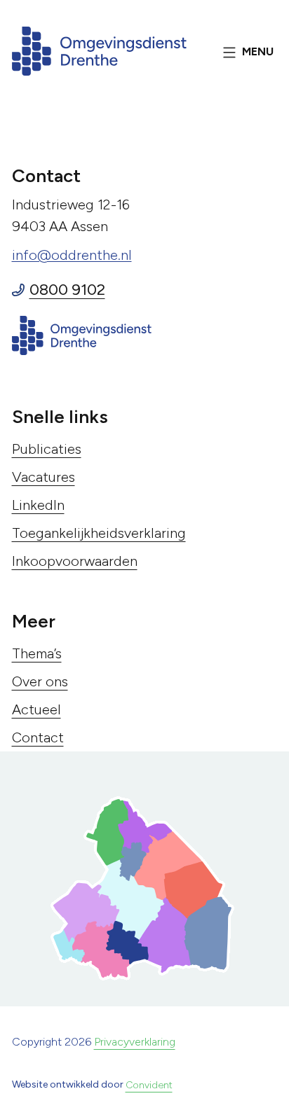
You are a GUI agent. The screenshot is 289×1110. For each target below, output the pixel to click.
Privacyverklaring (134, 1041)
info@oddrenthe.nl (72, 255)
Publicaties (46, 448)
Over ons (40, 681)
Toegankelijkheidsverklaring (99, 533)
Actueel (36, 709)
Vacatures (43, 477)
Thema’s (37, 653)
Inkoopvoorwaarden (74, 561)
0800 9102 (67, 289)
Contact (38, 737)
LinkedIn (38, 505)
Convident (149, 1085)
